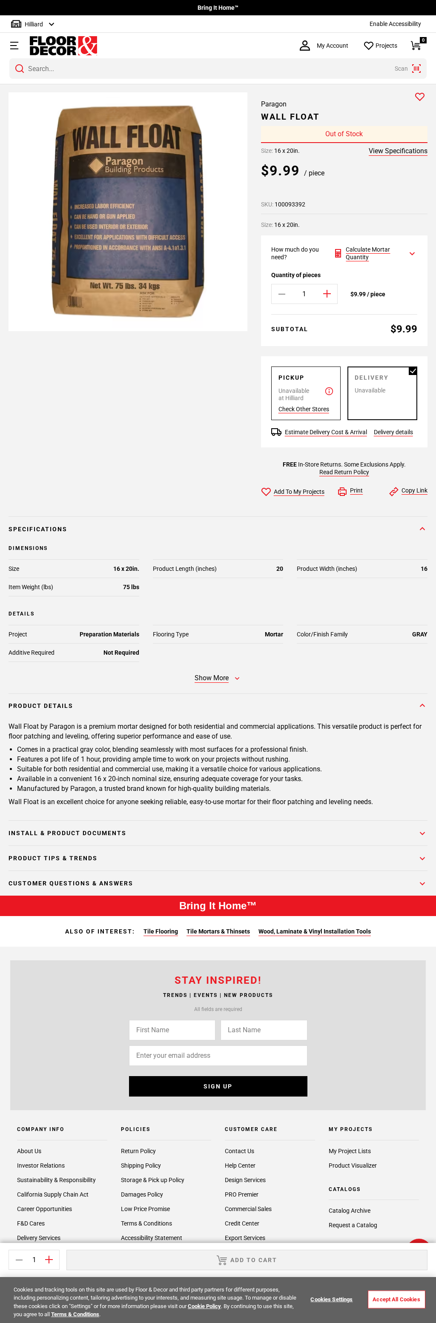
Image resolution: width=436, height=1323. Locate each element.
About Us (29, 1151)
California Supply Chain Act (53, 1194)
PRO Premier (241, 1194)
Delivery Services (38, 1237)
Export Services (245, 1237)
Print (356, 490)
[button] (13, 45)
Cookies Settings (331, 1299)
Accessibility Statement (151, 1237)
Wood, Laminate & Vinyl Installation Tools (314, 931)
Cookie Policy (204, 1306)
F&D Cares (31, 1223)
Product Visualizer (353, 1165)
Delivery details (393, 432)
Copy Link (414, 490)
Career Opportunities (44, 1209)
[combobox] (218, 68)
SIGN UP (218, 1086)
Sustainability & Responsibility (56, 1180)
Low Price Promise (145, 1209)
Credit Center (242, 1223)
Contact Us (239, 1151)
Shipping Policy (141, 1165)
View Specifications (398, 151)
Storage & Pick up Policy (152, 1180)
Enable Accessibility (395, 23)
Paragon (274, 104)
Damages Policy (142, 1194)
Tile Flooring (160, 931)
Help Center (240, 1165)
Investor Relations (41, 1165)
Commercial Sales (248, 1209)
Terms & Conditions (146, 1223)
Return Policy (138, 1151)
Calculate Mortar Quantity (368, 253)
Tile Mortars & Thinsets (218, 931)
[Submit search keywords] (19, 68)
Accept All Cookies (396, 1299)
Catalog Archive (349, 1210)
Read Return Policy (344, 472)
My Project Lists (350, 1151)
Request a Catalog (353, 1225)
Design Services (245, 1180)
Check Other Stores (303, 409)
